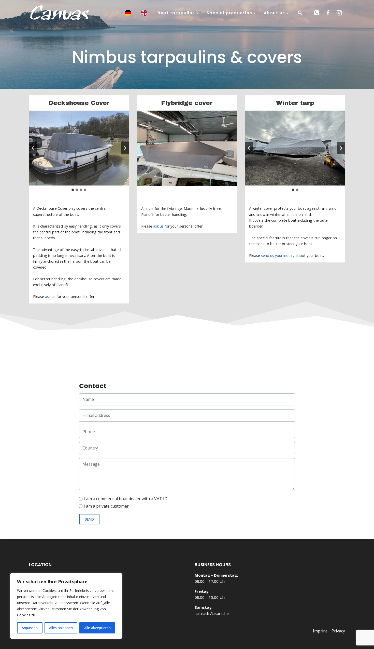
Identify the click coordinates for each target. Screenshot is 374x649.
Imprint (320, 631)
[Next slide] (125, 148)
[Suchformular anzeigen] (300, 12)
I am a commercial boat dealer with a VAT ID (125, 498)
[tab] (72, 190)
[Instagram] (339, 13)
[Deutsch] (125, 13)
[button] (79, 148)
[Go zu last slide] (33, 148)
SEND (89, 519)
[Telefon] (316, 13)
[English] (141, 13)
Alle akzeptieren (97, 627)
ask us (50, 296)
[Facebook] (328, 13)
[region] (66, 606)
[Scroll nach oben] (343, 628)
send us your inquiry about (283, 255)
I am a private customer (106, 506)
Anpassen (30, 627)
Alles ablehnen (61, 627)
